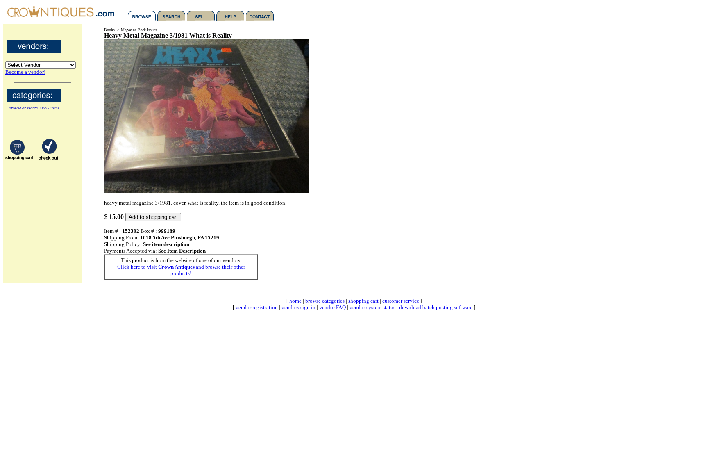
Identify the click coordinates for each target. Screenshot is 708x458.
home (295, 301)
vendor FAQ (332, 307)
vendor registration (257, 307)
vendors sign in (298, 307)
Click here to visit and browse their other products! (181, 270)
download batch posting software (435, 307)
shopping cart (363, 301)
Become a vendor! (25, 72)
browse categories (325, 301)
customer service (400, 301)
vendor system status (372, 307)
